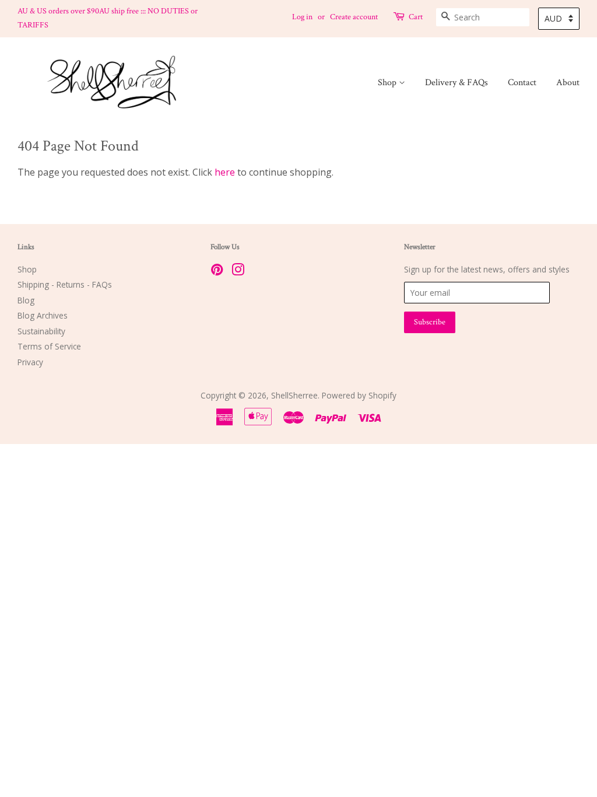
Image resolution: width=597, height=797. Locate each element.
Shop (388, 82)
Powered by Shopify (359, 395)
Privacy (30, 362)
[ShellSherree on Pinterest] (216, 271)
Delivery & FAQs (456, 82)
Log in (302, 17)
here (225, 172)
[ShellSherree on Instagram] (237, 271)
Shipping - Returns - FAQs (64, 284)
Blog (25, 300)
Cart (416, 17)
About (568, 82)
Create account (354, 17)
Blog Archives (42, 315)
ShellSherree (294, 395)
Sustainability (41, 331)
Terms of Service (49, 346)
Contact (522, 82)
